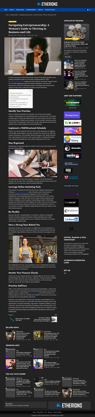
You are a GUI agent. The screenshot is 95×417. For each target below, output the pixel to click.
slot (65, 273)
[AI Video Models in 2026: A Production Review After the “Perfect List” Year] (10, 392)
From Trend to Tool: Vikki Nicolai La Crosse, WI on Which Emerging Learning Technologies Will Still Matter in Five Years (23, 365)
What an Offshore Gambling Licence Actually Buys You (52, 381)
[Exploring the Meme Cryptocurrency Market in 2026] (68, 85)
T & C (45, 412)
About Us (40, 9)
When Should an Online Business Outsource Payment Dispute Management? (23, 335)
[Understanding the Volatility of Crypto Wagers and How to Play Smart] (68, 75)
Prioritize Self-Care (15, 106)
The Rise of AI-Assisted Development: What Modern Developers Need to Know (52, 392)
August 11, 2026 (48, 339)
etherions (86, 254)
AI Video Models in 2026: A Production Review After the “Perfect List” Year (24, 392)
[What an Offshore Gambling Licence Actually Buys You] (39, 382)
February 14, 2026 (21, 355)
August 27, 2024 (22, 35)
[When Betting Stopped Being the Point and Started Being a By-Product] (38, 364)
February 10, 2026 (49, 367)
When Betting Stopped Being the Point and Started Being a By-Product (51, 364)
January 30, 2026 (79, 68)
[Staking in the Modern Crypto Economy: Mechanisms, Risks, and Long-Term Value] (76, 32)
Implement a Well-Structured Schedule (20, 95)
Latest (17, 350)
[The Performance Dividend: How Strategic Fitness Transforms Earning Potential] (38, 353)
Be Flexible (13, 101)
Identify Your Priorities (16, 93)
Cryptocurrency (69, 38)
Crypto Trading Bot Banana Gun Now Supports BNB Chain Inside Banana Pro (80, 64)
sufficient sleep (33, 293)
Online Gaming (20, 9)
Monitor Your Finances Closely (18, 104)
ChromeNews (53, 415)
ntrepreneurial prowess (16, 81)
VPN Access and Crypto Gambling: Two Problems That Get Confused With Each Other (23, 382)
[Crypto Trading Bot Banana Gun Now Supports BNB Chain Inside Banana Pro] (68, 64)
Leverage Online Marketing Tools (19, 99)
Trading (11, 9)
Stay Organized (14, 97)
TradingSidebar (76, 38)
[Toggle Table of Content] (29, 91)
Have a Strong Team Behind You (18, 102)
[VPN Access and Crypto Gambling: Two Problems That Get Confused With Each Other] (10, 382)
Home (5, 9)
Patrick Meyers (13, 35)
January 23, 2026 (79, 88)
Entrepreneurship (31, 9)
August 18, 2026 (21, 339)
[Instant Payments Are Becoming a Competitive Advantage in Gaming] (67, 382)
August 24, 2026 (21, 386)
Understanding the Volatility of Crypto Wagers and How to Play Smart (81, 75)
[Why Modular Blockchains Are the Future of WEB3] (10, 353)
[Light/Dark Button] (86, 10)
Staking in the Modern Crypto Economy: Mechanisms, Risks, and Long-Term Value (76, 44)
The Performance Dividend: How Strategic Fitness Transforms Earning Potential (51, 353)
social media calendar (21, 192)
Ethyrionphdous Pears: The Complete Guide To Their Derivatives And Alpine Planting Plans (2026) (51, 335)
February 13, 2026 (78, 48)
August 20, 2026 (21, 396)
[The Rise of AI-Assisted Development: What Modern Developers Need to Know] (39, 392)
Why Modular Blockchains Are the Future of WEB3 (23, 353)
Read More (67, 56)
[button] (90, 9)
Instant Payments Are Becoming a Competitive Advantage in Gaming (80, 382)
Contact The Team (50, 9)
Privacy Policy (40, 412)
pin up (67, 270)
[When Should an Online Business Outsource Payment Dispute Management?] (10, 335)
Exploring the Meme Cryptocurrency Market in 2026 (81, 85)
